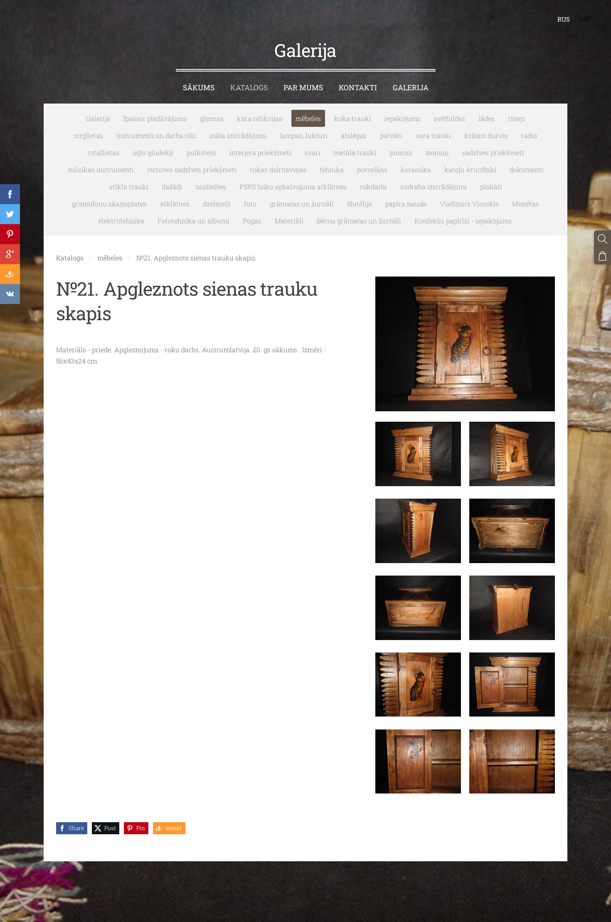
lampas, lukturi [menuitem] (304, 135)
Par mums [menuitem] (303, 87)
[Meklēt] (602, 238)
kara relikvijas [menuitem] (259, 118)
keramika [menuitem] (416, 169)
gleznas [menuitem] (212, 118)
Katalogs (70, 257)
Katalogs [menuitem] (249, 87)
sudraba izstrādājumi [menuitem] (433, 186)
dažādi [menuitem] (172, 186)
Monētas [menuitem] (525, 203)
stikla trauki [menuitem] (128, 186)
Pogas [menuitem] (252, 220)
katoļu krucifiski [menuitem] (470, 169)
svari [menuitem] (312, 152)
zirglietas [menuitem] (88, 135)
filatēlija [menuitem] (359, 203)
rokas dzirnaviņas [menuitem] (278, 169)
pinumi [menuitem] (401, 152)
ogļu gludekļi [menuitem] (153, 152)
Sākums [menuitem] (198, 87)
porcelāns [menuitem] (372, 169)
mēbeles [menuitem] (308, 118)
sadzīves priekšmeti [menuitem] (493, 152)
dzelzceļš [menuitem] (217, 203)
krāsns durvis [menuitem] (486, 135)
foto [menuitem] (250, 203)
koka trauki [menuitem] (352, 118)
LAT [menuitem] (585, 19)
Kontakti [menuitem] (358, 87)
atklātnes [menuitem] (175, 203)
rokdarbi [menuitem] (373, 186)
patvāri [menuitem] (391, 135)
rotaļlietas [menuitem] (103, 152)
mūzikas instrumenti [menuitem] (101, 169)
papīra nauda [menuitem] (405, 203)
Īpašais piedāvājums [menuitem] (155, 118)
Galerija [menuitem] (411, 87)
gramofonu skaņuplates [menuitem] (109, 203)
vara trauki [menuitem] (433, 135)
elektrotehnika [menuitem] (121, 220)
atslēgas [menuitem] (354, 135)
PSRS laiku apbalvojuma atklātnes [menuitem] (293, 186)
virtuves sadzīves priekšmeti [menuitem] (192, 169)
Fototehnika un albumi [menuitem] (193, 220)
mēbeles (110, 257)
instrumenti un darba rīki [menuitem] (156, 135)
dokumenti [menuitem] (527, 169)
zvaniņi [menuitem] (437, 152)
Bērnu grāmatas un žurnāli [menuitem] (359, 220)
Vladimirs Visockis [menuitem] (469, 203)
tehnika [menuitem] (332, 169)
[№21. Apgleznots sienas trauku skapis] (418, 454)
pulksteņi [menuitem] (201, 152)
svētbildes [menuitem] (449, 118)
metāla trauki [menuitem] (355, 152)
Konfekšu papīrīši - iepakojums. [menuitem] (463, 220)
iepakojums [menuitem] (402, 118)
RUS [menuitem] (563, 19)
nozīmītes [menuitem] (210, 186)
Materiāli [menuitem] (289, 220)
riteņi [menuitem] (516, 118)
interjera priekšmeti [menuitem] (260, 152)
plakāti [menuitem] (491, 186)
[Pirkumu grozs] (602, 255)
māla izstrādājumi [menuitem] (237, 135)
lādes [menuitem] (486, 118)
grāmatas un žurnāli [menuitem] (302, 203)
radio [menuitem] (529, 135)
